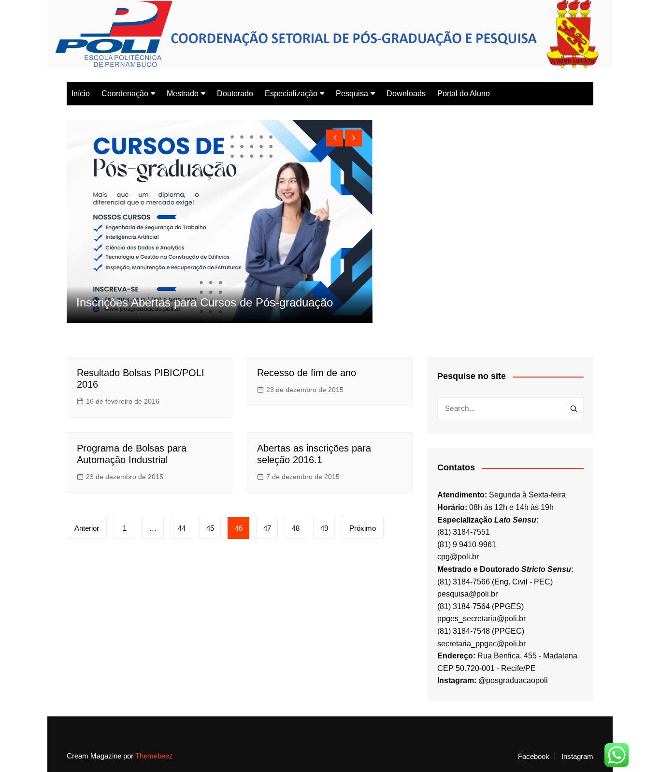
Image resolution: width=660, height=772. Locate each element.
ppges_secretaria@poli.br (481, 618)
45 (210, 528)
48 (296, 528)
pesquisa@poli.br (467, 594)
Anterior (86, 528)
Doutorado (235, 93)
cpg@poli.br (458, 557)
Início (81, 93)
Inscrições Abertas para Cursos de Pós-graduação (204, 302)
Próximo (362, 528)
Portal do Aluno (463, 93)
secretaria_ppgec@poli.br (481, 644)
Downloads (406, 93)
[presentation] (334, 138)
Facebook (533, 756)
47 (267, 528)
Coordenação (124, 93)
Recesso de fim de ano (306, 372)
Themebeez (154, 756)
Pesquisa (352, 93)
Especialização (291, 93)
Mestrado (183, 93)
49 (324, 528)
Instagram (577, 756)
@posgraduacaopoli (513, 680)
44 (182, 528)
